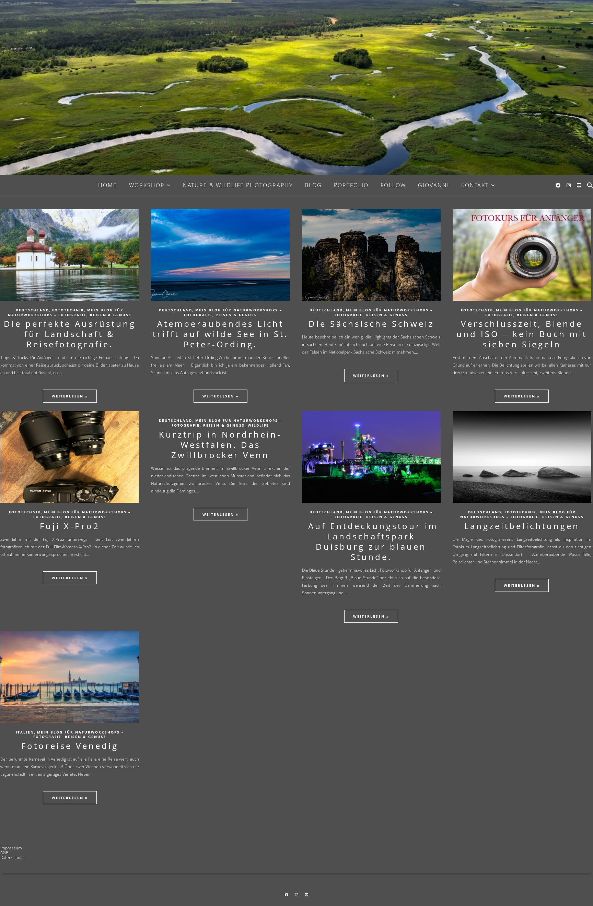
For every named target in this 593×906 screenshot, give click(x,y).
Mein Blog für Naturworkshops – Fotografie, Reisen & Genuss (69, 312)
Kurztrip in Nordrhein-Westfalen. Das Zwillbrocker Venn (220, 445)
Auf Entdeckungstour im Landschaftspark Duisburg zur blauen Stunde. (371, 541)
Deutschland (32, 310)
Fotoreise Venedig (69, 745)
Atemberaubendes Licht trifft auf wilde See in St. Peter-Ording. (220, 334)
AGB (4, 853)
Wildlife (258, 425)
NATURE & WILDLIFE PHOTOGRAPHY (238, 185)
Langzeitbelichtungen (522, 526)
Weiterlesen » (70, 396)
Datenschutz (12, 857)
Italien (25, 732)
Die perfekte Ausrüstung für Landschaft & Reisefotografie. (70, 334)
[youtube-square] (579, 185)
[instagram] (569, 185)
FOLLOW (393, 185)
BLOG (313, 185)
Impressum (11, 848)
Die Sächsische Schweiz (371, 323)
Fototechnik (68, 310)
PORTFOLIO (351, 185)
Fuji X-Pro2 (70, 526)
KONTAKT (475, 185)
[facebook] (559, 185)
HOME (107, 185)
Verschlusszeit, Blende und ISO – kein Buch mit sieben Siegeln (521, 334)
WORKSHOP (146, 185)
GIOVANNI (433, 185)
